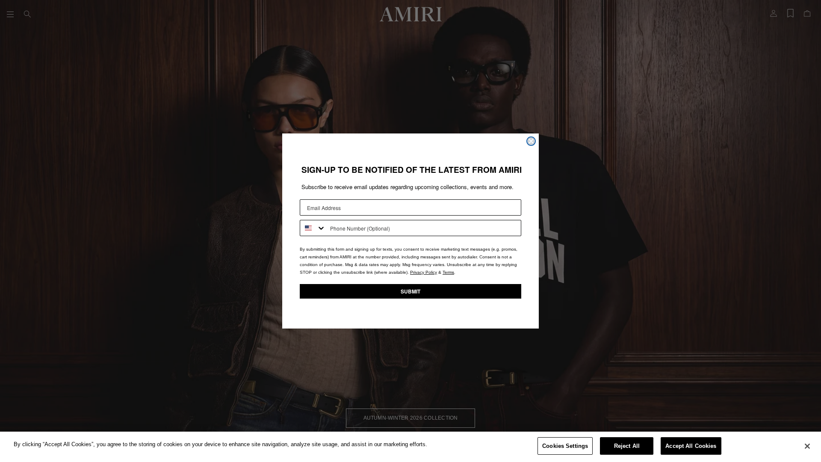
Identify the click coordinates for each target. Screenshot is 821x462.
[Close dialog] (531, 141)
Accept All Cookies (690, 446)
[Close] (807, 446)
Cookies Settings (565, 446)
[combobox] (313, 228)
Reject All (627, 446)
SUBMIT (410, 291)
